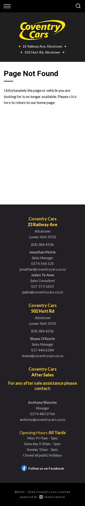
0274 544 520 (42, 263)
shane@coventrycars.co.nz (43, 356)
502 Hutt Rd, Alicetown (42, 52)
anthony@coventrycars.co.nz (42, 419)
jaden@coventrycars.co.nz (42, 292)
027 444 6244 (42, 350)
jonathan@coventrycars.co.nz (42, 269)
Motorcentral (55, 497)
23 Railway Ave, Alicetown (42, 46)
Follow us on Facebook (46, 468)
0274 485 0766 (42, 414)
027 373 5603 (42, 286)
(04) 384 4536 (42, 244)
